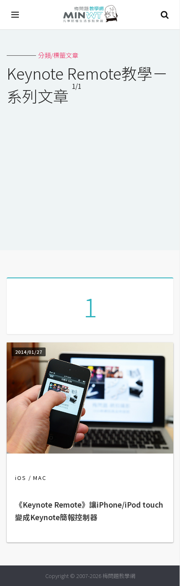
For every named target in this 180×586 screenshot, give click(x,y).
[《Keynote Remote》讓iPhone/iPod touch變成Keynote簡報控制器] (90, 450)
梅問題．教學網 (90, 14)
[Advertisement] (90, 172)
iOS (20, 478)
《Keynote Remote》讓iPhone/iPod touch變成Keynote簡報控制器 (89, 510)
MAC (39, 478)
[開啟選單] (15, 14)
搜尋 (164, 14)
